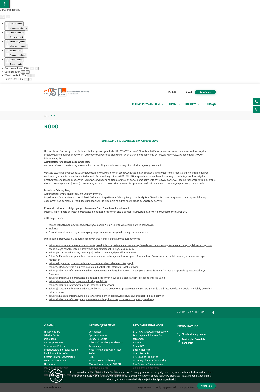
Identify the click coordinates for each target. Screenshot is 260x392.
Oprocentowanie (98, 335)
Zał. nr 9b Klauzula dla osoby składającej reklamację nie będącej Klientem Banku (93, 252)
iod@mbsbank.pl (90, 201)
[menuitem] (148, 104)
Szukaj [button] (189, 92)
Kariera (137, 342)
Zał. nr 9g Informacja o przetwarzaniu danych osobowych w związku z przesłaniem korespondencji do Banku (107, 277)
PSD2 (91, 357)
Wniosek (53, 228)
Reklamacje (95, 346)
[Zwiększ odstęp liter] (30, 79)
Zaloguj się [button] (205, 92)
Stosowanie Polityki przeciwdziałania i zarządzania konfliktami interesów (61, 350)
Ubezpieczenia (141, 353)
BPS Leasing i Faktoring (147, 357)
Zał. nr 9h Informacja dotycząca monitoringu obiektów (78, 281)
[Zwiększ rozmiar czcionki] (28, 72)
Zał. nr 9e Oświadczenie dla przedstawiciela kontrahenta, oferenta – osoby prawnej (94, 267)
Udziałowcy (50, 364)
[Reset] (2, 16)
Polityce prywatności (164, 379)
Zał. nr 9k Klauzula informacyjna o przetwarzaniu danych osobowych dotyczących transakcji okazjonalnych (106, 295)
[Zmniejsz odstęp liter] (26, 79)
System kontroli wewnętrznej (60, 357)
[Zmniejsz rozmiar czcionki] (23, 72)
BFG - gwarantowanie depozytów (150, 331)
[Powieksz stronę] (37, 68)
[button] (162, 104)
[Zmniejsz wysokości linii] (29, 75)
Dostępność (95, 331)
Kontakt (172, 92)
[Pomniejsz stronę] (32, 68)
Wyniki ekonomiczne (55, 360)
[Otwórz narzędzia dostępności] (5, 4)
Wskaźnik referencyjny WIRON (105, 364)
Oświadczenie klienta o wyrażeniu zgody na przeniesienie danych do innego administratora (98, 232)
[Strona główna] (45, 115)
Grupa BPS (147, 346)
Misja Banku (50, 339)
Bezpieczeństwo (141, 349)
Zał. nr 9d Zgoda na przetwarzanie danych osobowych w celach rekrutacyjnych (91, 263)
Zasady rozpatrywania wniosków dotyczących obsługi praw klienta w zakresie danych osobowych (101, 225)
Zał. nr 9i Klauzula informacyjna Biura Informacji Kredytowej (81, 285)
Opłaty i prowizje (98, 339)
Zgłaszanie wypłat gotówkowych (106, 342)
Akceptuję (206, 385)
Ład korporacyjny (53, 342)
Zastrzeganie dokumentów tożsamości (147, 337)
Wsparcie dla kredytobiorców (105, 349)
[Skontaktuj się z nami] (256, 101)
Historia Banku (52, 331)
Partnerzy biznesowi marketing (149, 360)
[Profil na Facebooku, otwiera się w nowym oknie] (213, 312)
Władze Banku (52, 335)
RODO (92, 353)
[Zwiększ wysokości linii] (33, 75)
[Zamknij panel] (8, 16)
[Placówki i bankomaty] (256, 109)
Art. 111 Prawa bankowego (102, 360)
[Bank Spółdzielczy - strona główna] (66, 92)
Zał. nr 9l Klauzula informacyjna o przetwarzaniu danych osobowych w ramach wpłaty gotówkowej (101, 299)
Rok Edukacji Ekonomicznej (148, 364)
